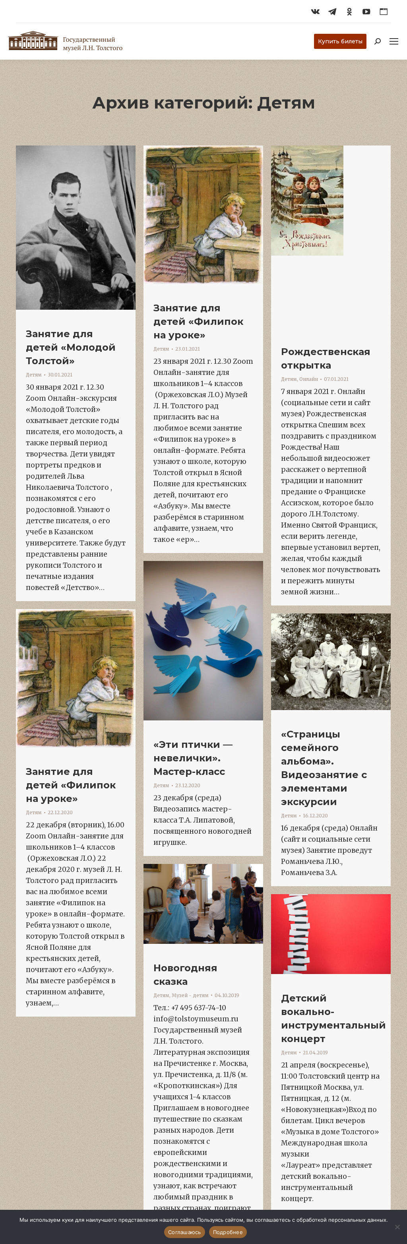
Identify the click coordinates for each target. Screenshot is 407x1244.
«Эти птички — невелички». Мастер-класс (193, 758)
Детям (34, 375)
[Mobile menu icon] (394, 41)
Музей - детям (190, 995)
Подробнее (228, 1232)
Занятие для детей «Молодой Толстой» (71, 347)
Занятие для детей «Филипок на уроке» (198, 321)
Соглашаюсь (184, 1232)
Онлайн (308, 379)
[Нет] (397, 1227)
